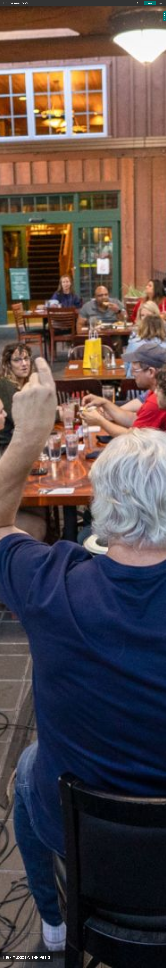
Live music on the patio (26, 957)
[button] (164, 16)
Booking (150, 3)
